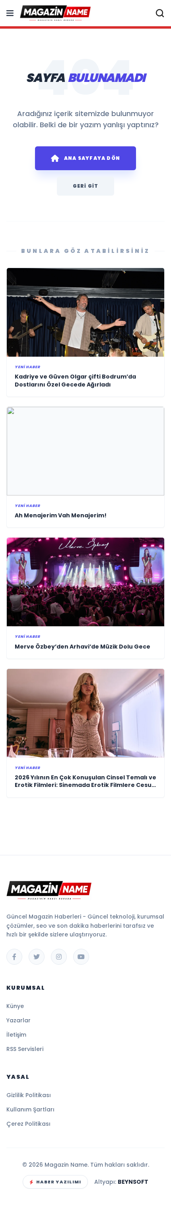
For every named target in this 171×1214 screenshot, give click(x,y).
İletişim (16, 1035)
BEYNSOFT (133, 1182)
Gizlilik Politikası (28, 1095)
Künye (15, 1006)
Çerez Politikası (28, 1124)
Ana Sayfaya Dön (92, 158)
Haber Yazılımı (58, 1182)
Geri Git (86, 186)
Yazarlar (18, 1020)
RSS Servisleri (24, 1049)
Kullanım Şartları (30, 1109)
